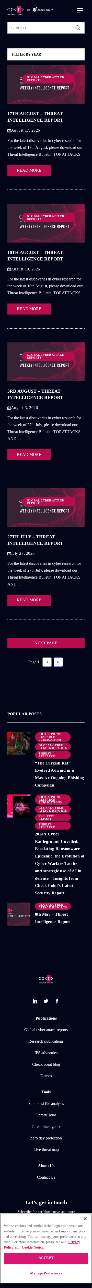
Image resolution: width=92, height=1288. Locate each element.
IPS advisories (45, 1053)
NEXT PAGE (45, 643)
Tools (46, 1092)
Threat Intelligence (46, 1126)
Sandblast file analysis (46, 1103)
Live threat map (46, 1149)
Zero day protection (46, 1138)
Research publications (46, 1041)
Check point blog (46, 1064)
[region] (46, 1248)
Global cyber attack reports (46, 1030)
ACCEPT (46, 1258)
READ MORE (29, 170)
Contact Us (46, 1177)
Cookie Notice (32, 1247)
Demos (46, 1076)
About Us (46, 1166)
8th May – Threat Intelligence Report (53, 918)
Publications (46, 1018)
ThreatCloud (46, 1115)
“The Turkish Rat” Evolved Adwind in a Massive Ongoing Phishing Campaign (59, 774)
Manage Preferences (46, 1273)
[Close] (85, 1218)
